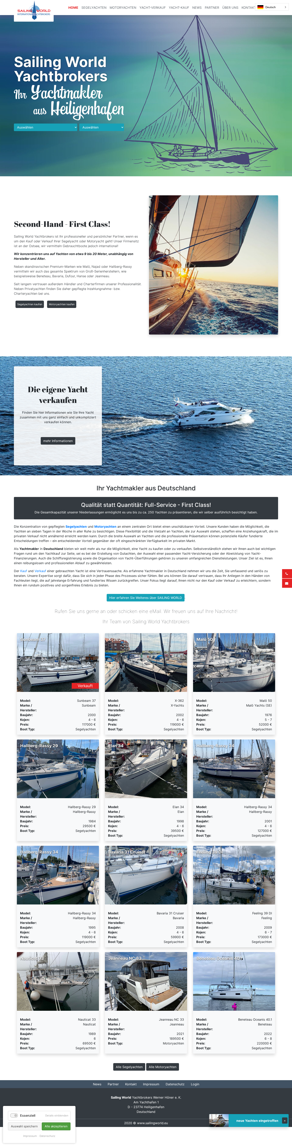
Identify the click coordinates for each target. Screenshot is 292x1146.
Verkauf (40, 571)
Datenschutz (47, 1135)
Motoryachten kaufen (61, 304)
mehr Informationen (58, 441)
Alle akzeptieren (56, 1126)
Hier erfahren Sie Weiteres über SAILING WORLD (145, 598)
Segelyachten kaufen (29, 304)
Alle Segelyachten (129, 1067)
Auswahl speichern (24, 1126)
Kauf (23, 571)
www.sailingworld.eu (152, 1123)
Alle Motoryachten (162, 1067)
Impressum (30, 1135)
